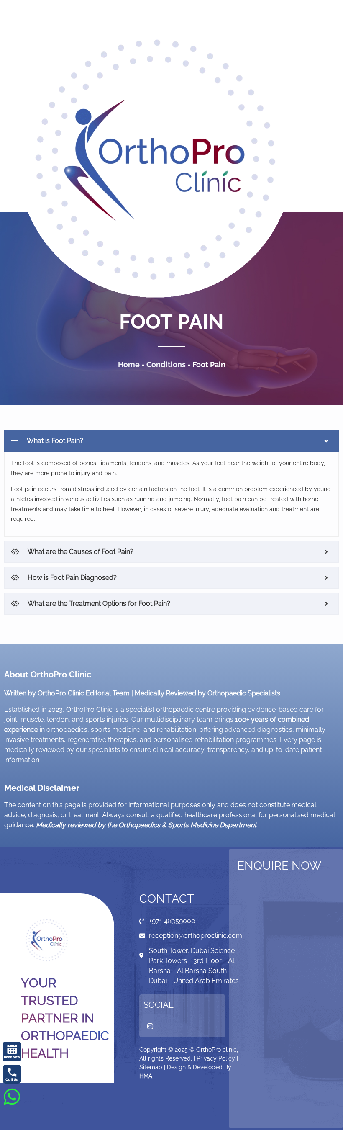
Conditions (166, 364)
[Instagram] (150, 1026)
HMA (145, 1076)
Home (129, 364)
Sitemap (150, 1067)
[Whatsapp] (12, 1096)
